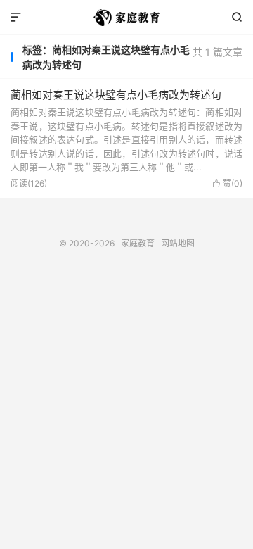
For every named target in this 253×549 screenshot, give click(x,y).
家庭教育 (126, 17)
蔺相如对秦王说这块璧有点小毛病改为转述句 (116, 94)
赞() (227, 183)
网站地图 (178, 243)
